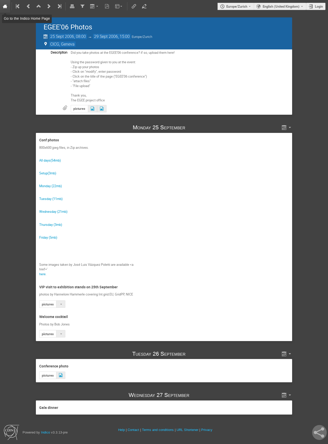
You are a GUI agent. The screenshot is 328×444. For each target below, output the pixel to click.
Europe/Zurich (236, 6)
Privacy (206, 430)
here (42, 274)
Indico (45, 432)
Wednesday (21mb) (53, 211)
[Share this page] (319, 432)
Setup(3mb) (47, 173)
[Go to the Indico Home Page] (5, 6)
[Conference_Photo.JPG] (60, 375)
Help (121, 430)
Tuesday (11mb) (51, 198)
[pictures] (92, 108)
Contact (133, 430)
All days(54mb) (50, 160)
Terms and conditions (158, 430)
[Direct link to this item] (192, 127)
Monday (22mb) (50, 186)
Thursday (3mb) (50, 224)
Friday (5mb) (48, 237)
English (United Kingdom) (281, 6)
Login (319, 6)
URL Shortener (187, 430)
